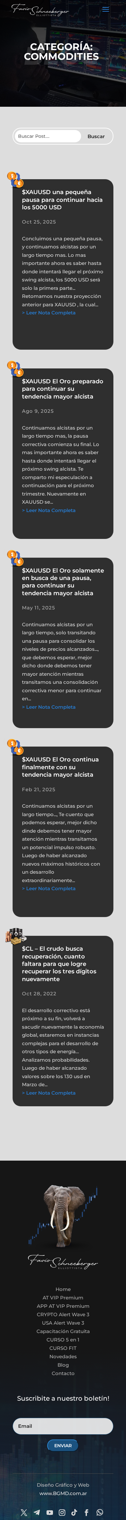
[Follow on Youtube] (49, 1512)
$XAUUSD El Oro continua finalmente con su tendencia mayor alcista (60, 767)
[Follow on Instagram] (62, 1512)
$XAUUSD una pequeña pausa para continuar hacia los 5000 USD (62, 200)
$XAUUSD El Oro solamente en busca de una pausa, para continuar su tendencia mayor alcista (63, 582)
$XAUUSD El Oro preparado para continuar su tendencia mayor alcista (62, 389)
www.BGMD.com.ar (63, 1493)
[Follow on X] (23, 1512)
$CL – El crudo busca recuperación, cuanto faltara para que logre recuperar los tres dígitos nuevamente (59, 964)
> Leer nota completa (49, 313)
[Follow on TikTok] (74, 1512)
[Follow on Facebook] (86, 1512)
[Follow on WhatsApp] (99, 1512)
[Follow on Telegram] (37, 1512)
